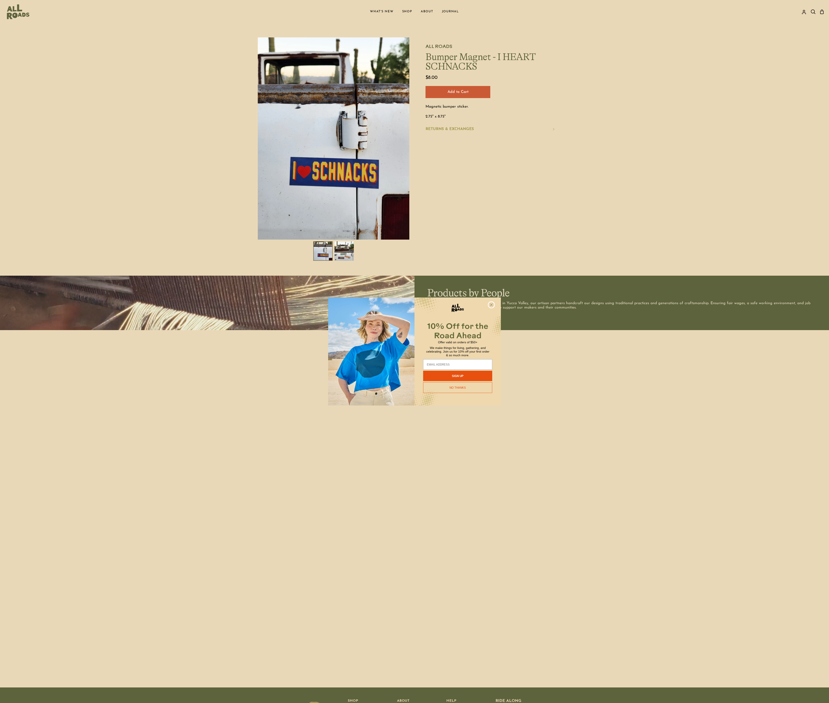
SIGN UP (458, 376)
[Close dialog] (491, 305)
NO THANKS (457, 387)
